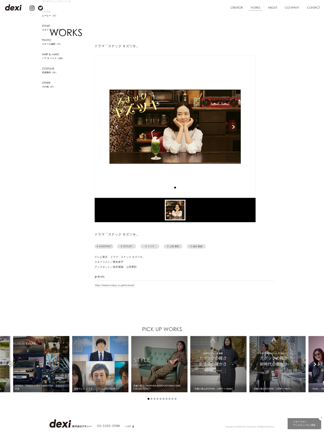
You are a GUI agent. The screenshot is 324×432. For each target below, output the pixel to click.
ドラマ (149, 246)
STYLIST (126, 246)
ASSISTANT (104, 246)
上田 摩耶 (173, 246)
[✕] (321, 418)
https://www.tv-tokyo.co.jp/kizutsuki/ (114, 285)
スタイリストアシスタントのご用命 (304, 423)
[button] (175, 188)
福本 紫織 (196, 246)
